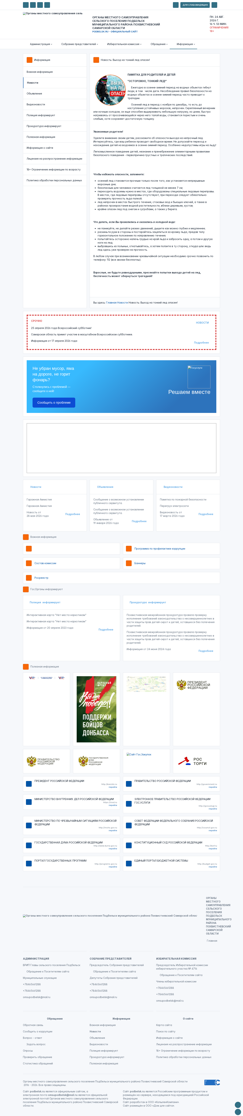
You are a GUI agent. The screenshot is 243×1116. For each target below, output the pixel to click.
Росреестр (41, 577)
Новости (122, 302)
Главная (111, 302)
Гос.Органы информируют (46, 589)
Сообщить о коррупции (37, 1031)
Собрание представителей (110, 958)
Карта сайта (164, 1025)
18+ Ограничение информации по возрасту (54, 169)
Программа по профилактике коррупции (159, 548)
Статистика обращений (38, 1063)
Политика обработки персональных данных (54, 180)
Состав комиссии (45, 563)
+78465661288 (32, 984)
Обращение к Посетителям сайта (48, 971)
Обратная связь (33, 1025)
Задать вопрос (36, 1044)
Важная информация (40, 71)
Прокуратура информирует (44, 126)
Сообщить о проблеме (54, 402)
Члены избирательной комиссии (176, 981)
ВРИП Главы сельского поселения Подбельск (51, 965)
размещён (136, 1105)
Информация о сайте (40, 147)
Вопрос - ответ (32, 1037)
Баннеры (140, 563)
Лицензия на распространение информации (54, 158)
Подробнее (201, 342)
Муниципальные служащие (40, 977)
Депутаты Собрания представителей (114, 977)
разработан (137, 1102)
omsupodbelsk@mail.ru (36, 997)
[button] (38, 44)
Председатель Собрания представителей (117, 965)
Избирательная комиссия (176, 958)
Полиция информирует (41, 115)
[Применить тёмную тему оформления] (47, 5)
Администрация (36, 958)
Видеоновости (36, 104)
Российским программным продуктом (181, 1091)
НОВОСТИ (202, 322)
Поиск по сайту (165, 1031)
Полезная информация (41, 136)
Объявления (34, 93)
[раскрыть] (176, 5)
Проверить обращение (37, 1057)
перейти (113, 787)
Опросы (28, 1050)
